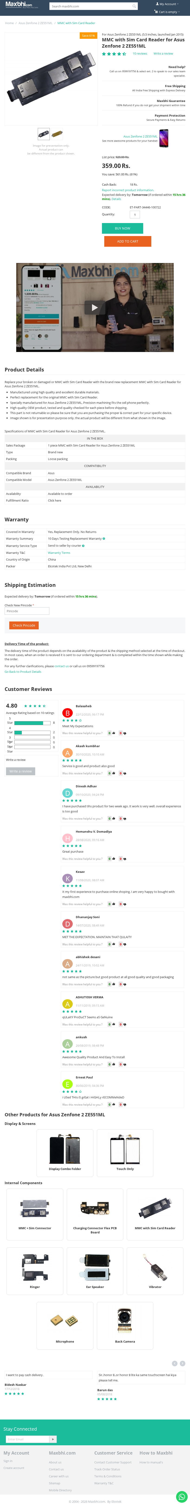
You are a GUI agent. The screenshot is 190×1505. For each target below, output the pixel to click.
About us (55, 1462)
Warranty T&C (104, 1483)
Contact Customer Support (113, 1462)
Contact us (56, 1469)
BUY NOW (122, 228)
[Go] (53, 1439)
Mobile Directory (60, 1490)
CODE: (106, 207)
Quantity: (108, 214)
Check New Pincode (18, 605)
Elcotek (116, 1501)
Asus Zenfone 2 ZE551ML (36, 23)
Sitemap (54, 1483)
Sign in (8, 1461)
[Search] (134, 6)
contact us (62, 666)
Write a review (163, 53)
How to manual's (151, 1462)
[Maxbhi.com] (22, 4)
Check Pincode (24, 625)
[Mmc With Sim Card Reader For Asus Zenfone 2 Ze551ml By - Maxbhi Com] (51, 79)
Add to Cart (127, 241)
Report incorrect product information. (128, 190)
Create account (13, 1468)
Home (9, 23)
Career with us (59, 1476)
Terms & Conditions (107, 1476)
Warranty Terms (59, 553)
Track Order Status (107, 1469)
